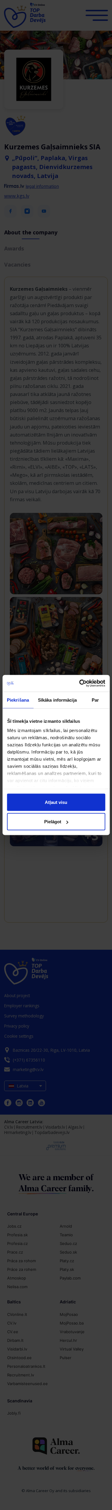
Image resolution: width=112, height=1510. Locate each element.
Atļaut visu (56, 801)
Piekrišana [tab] (18, 699)
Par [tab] (95, 699)
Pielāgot (52, 821)
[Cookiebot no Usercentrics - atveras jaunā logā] (79, 683)
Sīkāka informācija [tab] (57, 699)
